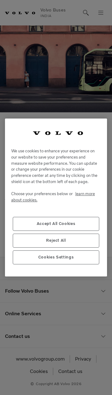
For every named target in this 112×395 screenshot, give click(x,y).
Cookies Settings (56, 257)
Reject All (56, 240)
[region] (56, 198)
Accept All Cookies (56, 223)
